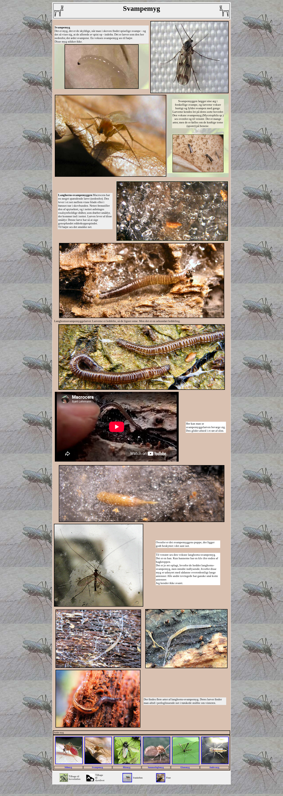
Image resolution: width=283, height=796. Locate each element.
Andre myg (214, 767)
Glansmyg (185, 767)
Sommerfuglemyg (156, 767)
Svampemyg (97, 767)
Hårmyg (127, 767)
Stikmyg (69, 767)
